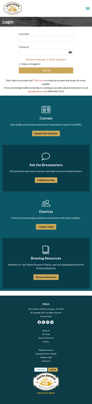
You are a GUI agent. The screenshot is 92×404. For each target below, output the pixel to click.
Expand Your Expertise (46, 133)
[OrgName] (12, 8)
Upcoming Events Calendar (46, 354)
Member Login (46, 357)
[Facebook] (39, 322)
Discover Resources (46, 277)
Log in (53, 369)
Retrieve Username (36, 59)
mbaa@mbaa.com (36, 91)
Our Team (46, 334)
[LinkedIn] (52, 322)
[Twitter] (43, 322)
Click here (39, 80)
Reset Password (57, 59)
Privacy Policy (46, 316)
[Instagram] (47, 322)
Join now (40, 369)
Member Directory (46, 350)
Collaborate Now (46, 180)
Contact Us (46, 361)
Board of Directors (46, 338)
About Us (46, 330)
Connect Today (46, 226)
